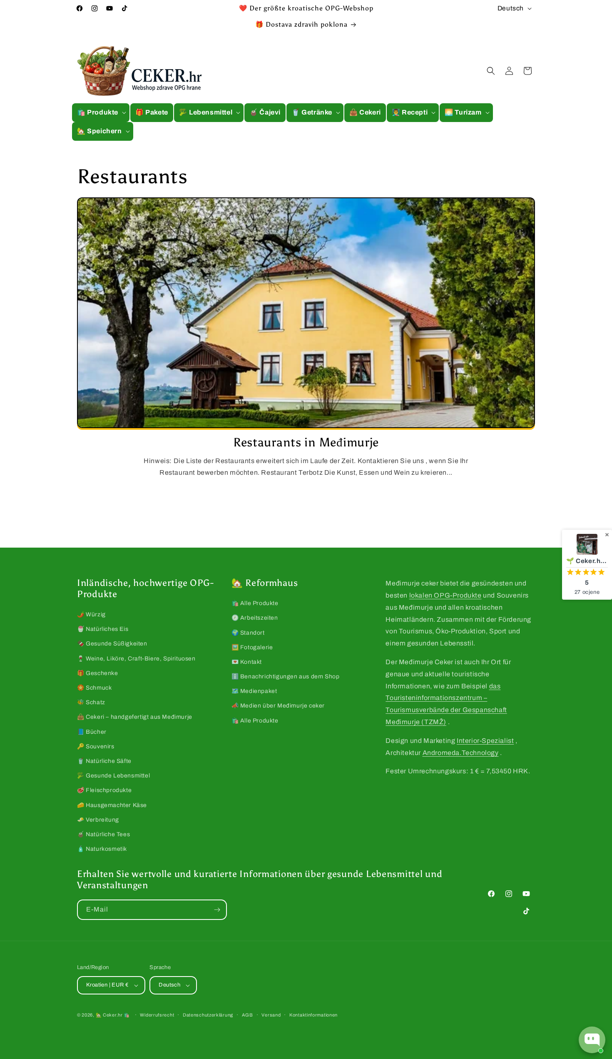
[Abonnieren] (217, 910)
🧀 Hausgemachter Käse (112, 805)
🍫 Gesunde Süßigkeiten (112, 643)
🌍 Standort (248, 633)
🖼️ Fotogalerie (252, 647)
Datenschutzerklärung (208, 1014)
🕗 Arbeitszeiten (254, 618)
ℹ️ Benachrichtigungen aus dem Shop (285, 676)
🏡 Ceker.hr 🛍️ (113, 1014)
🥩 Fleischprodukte (104, 790)
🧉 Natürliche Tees (103, 834)
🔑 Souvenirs (95, 746)
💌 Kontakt (246, 662)
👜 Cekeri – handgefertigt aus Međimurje (134, 717)
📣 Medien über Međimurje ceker (278, 706)
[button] (100, 112)
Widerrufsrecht (157, 1014)
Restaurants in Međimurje (306, 442)
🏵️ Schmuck (94, 688)
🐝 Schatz (91, 702)
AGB (247, 1014)
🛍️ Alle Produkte (255, 603)
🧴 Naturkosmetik (102, 849)
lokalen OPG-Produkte (445, 595)
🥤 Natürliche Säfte (104, 761)
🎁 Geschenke (97, 673)
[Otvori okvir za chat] (592, 1040)
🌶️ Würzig (91, 614)
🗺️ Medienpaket (254, 691)
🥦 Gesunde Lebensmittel (113, 775)
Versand (271, 1014)
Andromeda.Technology (461, 752)
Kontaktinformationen (313, 1014)
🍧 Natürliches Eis (102, 629)
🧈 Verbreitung (98, 820)
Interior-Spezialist (485, 740)
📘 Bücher (92, 732)
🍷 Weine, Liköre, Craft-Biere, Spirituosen (136, 658)
